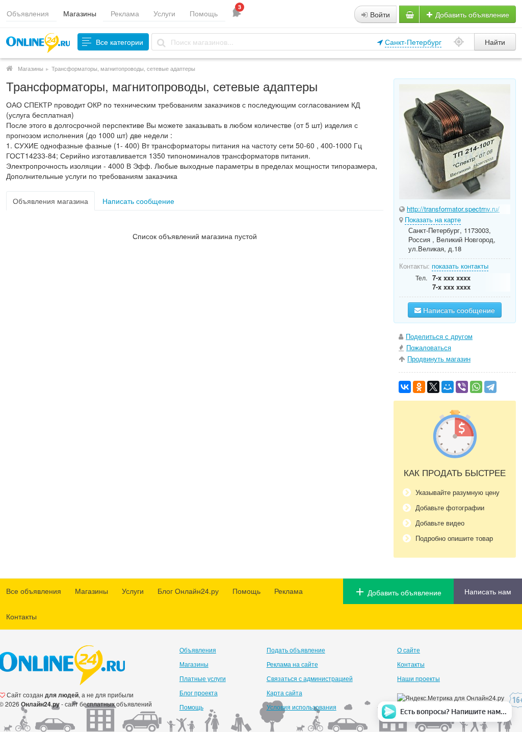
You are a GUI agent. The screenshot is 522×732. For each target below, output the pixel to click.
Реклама (125, 13)
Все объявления (33, 591)
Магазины (79, 13)
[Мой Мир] (447, 387)
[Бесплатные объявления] (9, 68)
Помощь (204, 13)
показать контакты (460, 266)
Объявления (28, 13)
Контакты (21, 616)
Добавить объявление (471, 14)
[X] (433, 387)
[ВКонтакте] (405, 387)
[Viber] (462, 387)
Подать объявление (296, 649)
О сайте (408, 649)
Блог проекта (198, 692)
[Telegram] (490, 387)
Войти (379, 14)
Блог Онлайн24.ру (188, 591)
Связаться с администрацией (310, 678)
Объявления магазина (50, 201)
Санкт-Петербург (413, 42)
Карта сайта (284, 692)
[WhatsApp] (476, 387)
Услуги (164, 13)
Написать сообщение (138, 201)
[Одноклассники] (419, 387)
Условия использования (301, 706)
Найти (495, 42)
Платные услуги (202, 678)
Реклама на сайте (292, 664)
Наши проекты (418, 678)
